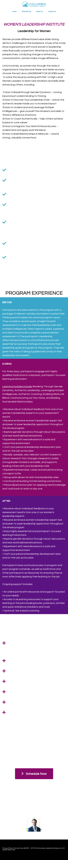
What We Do (26, 11)
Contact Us (52, 11)
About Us (39, 11)
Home (14, 11)
